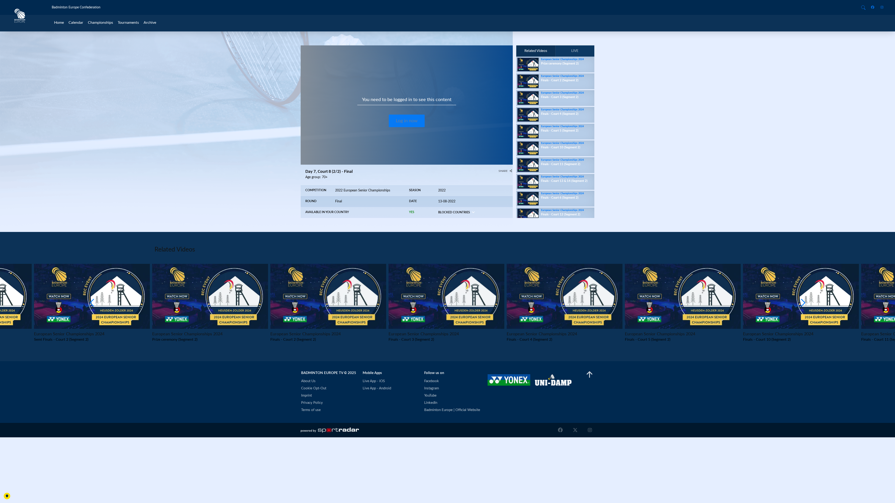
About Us (308, 381)
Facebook (431, 381)
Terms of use (311, 410)
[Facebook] (873, 8)
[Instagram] (880, 8)
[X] (575, 430)
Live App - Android (377, 388)
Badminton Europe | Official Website (452, 410)
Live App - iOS (374, 381)
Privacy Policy (312, 402)
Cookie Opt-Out (313, 388)
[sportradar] (330, 430)
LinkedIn (430, 402)
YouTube (430, 395)
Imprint (306, 395)
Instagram (431, 388)
